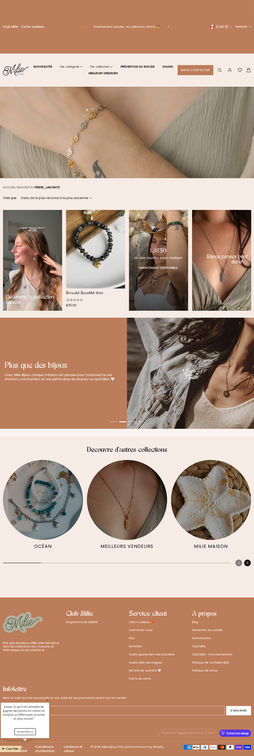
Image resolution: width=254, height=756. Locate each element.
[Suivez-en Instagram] (17, 656)
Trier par (10, 194)
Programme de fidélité (82, 618)
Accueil (9, 184)
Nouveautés (43, 63)
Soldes (168, 63)
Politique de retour (205, 667)
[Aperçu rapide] (120, 280)
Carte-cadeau (32, 25)
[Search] (219, 66)
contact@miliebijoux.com (187, 729)
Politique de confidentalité (210, 659)
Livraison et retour (73, 745)
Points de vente (140, 675)
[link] (43, 502)
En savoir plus (25, 731)
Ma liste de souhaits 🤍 (145, 667)
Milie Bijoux (109, 743)
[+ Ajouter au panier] (120, 272)
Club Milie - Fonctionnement (212, 650)
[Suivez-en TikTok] (24, 656)
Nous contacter (195, 66)
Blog (195, 618)
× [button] (47, 700)
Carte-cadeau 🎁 (141, 618)
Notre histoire (201, 634)
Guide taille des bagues (145, 659)
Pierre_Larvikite (47, 184)
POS (120, 743)
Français (241, 24)
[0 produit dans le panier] (248, 66)
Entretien (135, 642)
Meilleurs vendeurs (103, 69)
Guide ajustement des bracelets (152, 650)
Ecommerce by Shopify (147, 743)
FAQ (132, 634)
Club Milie (10, 25)
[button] (85, 25)
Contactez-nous (141, 626)
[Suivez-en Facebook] (11, 656)
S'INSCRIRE (238, 707)
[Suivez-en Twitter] (5, 656)
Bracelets (24, 184)
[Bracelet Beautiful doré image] (95, 245)
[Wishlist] (240, 66)
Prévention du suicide (138, 63)
